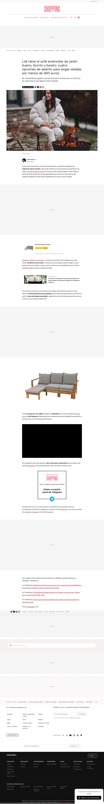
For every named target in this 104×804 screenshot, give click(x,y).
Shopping (52, 9)
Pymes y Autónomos (90, 767)
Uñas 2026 (89, 702)
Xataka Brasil (10, 789)
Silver (24, 719)
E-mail (43, 87)
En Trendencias (52, 276)
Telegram (79, 17)
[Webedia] (94, 1)
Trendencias (77, 764)
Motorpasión (63, 764)
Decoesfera (77, 766)
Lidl (69, 50)
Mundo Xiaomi (11, 776)
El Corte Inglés (50, 50)
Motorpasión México (63, 787)
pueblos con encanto (26, 727)
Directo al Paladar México (51, 787)
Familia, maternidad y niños (28, 715)
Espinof (36, 766)
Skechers (63, 50)
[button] (32, 159)
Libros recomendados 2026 (36, 702)
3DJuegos (23, 764)
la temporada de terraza (36, 171)
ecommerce (40, 611)
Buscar (73, 746)
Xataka (8, 764)
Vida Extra (22, 766)
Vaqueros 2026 (22, 702)
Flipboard (41, 87)
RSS (77, 735)
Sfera (57, 50)
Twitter (71, 17)
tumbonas (32, 260)
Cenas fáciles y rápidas (51, 702)
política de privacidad (74, 717)
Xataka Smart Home (10, 772)
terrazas (53, 611)
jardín (68, 611)
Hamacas (25, 260)
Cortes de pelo (27, 723)
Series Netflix (80, 702)
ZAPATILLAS (44, 17)
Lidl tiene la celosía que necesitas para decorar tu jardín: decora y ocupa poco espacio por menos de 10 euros (63, 280)
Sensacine (36, 764)
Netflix (73, 50)
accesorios (40, 260)
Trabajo (40, 714)
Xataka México (11, 786)
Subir (91, 755)
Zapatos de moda (43, 723)
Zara (30, 50)
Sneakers (10, 714)
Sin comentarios (29, 87)
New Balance (36, 50)
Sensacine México (38, 786)
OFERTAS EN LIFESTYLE (59, 17)
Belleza (40, 719)
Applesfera (10, 769)
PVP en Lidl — (42, 248)
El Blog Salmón (91, 764)
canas (24, 50)
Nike (43, 50)
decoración (61, 611)
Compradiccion (78, 769)
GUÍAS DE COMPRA (31, 17)
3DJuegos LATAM (25, 786)
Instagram (74, 735)
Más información (65, 802)
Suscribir (82, 714)
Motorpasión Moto (65, 766)
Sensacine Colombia (36, 789)
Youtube (70, 735)
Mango (19, 50)
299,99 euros (31, 466)
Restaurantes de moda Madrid (66, 702)
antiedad (40, 726)
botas (8, 723)
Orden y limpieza (12, 726)
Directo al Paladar (51, 764)
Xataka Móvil (10, 766)
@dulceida (31, 607)
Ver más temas (12, 735)
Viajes (9, 719)
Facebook (75, 17)
